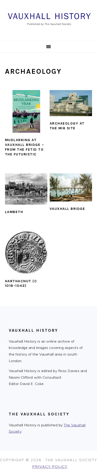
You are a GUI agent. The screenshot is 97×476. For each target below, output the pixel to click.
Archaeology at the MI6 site (67, 125)
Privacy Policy (49, 466)
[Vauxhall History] (48, 35)
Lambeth (14, 212)
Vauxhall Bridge (67, 208)
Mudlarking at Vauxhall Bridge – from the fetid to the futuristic (24, 147)
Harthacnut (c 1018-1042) (21, 283)
